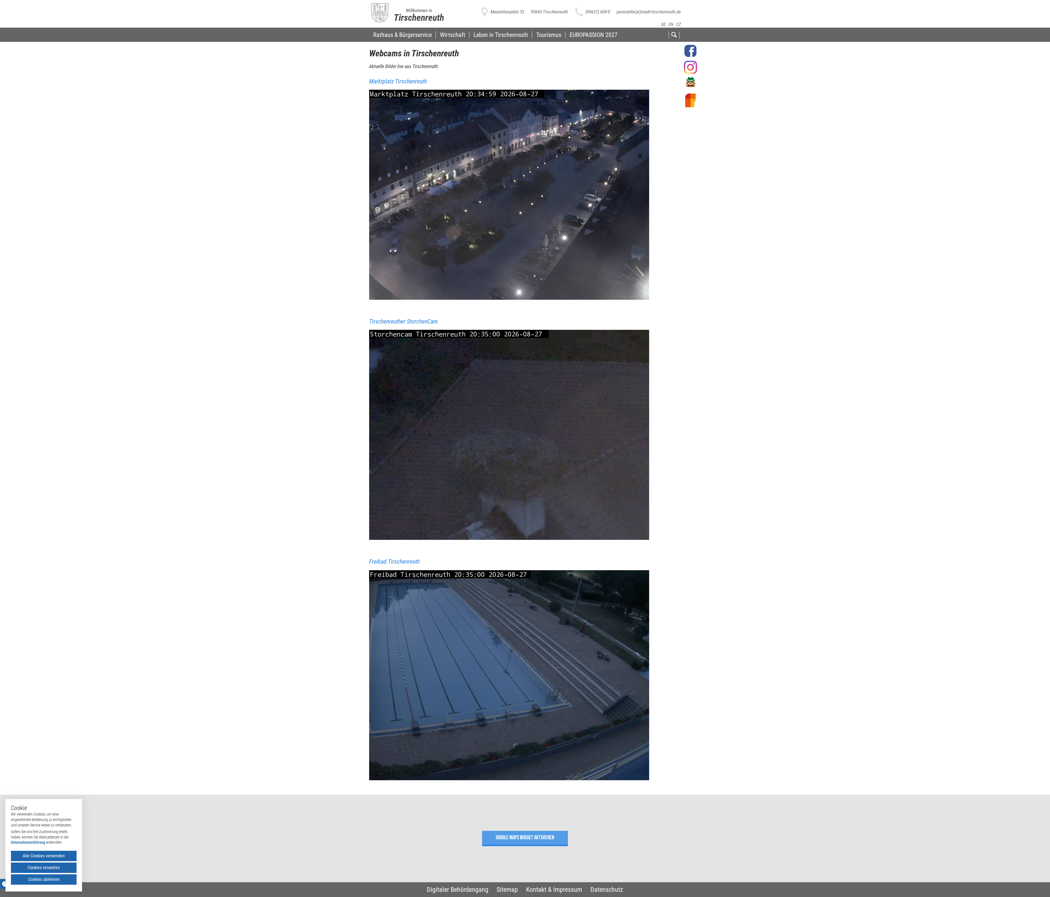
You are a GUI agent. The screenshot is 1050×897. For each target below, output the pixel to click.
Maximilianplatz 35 (507, 11)
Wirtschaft (452, 34)
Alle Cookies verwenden (44, 855)
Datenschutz (606, 889)
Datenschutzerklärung (28, 842)
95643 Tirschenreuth (549, 11)
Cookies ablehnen (44, 879)
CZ (678, 24)
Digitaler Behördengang (457, 889)
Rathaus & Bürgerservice (402, 34)
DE (663, 24)
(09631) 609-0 (597, 11)
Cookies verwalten (44, 867)
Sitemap (507, 889)
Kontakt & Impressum (554, 889)
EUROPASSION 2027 (593, 34)
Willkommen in (419, 10)
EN (671, 24)
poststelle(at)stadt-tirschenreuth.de (649, 11)
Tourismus (548, 34)
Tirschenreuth (419, 17)
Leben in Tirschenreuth (501, 34)
